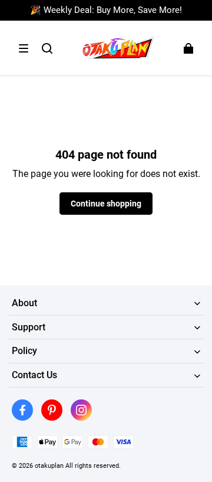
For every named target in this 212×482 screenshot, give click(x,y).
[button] (23, 48)
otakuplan (49, 465)
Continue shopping (106, 203)
